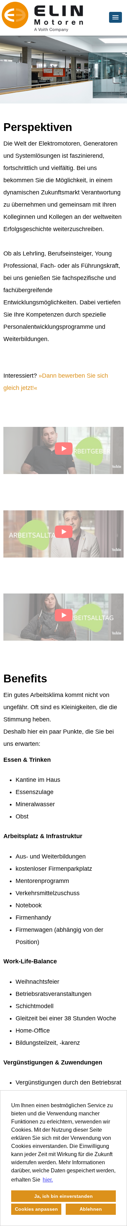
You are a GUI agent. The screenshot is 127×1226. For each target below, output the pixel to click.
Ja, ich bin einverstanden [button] (63, 1196)
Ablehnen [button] (91, 1209)
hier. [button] (48, 1180)
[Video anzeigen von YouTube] (63, 450)
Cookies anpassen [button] (36, 1209)
